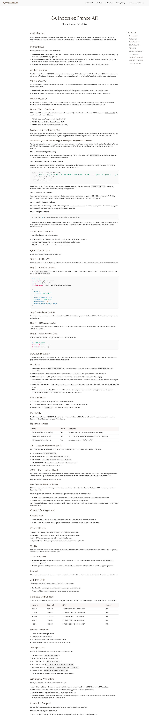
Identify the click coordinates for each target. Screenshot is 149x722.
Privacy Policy (120, 3)
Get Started (89, 3)
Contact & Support (135, 63)
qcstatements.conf (43, 155)
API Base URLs (133, 54)
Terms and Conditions (135, 3)
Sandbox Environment (136, 57)
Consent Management (136, 51)
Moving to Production (136, 60)
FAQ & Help (109, 3)
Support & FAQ (49, 714)
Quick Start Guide (134, 42)
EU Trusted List (110, 113)
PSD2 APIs (132, 48)
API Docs (99, 3)
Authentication (133, 39)
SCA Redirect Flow (134, 45)
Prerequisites (133, 36)
